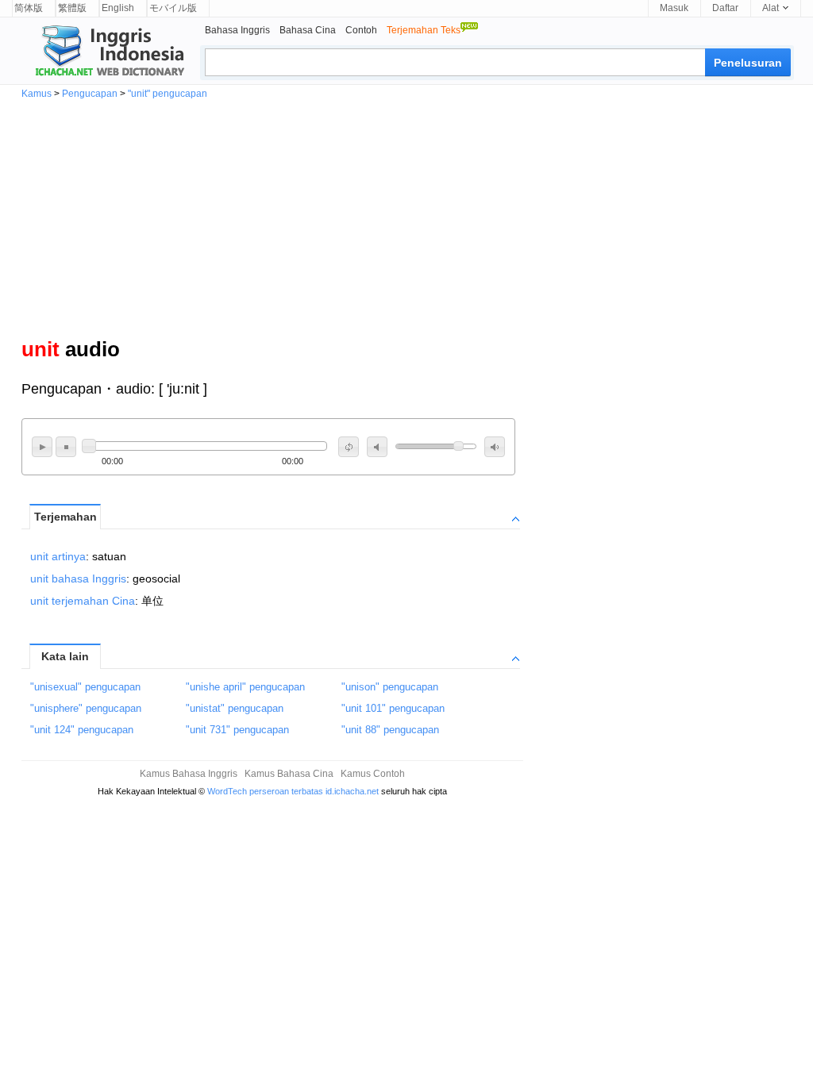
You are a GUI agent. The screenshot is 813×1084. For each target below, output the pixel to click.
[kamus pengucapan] (107, 52)
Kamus (36, 93)
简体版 (28, 7)
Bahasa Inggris (237, 30)
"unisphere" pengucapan (85, 708)
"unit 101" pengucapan (393, 708)
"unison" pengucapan (389, 687)
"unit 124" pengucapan (81, 730)
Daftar (725, 7)
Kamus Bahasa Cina (289, 773)
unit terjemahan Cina (82, 600)
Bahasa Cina (307, 30)
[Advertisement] (406, 217)
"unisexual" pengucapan (85, 687)
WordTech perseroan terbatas (265, 791)
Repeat (348, 446)
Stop (66, 446)
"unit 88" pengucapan (390, 730)
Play (42, 446)
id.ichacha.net (352, 791)
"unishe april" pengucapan (245, 687)
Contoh (361, 30)
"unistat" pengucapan (234, 708)
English (118, 7)
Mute (377, 446)
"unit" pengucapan (167, 93)
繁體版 (72, 7)
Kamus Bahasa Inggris (188, 773)
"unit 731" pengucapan (237, 730)
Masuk (674, 7)
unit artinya (58, 556)
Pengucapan (90, 93)
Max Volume (494, 446)
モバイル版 (173, 7)
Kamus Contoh (373, 773)
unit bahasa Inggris (78, 578)
